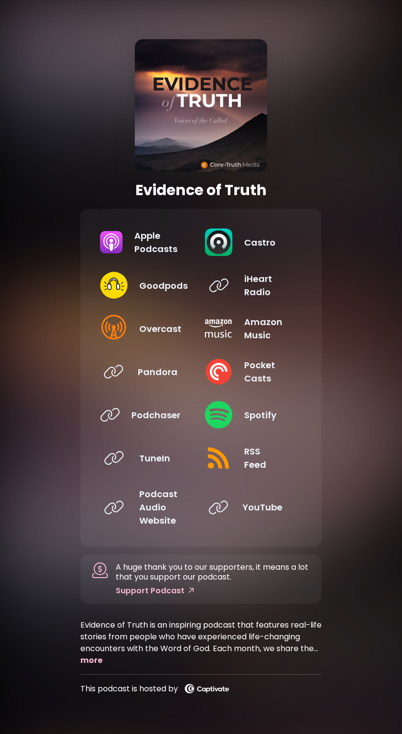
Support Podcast (150, 591)
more (91, 660)
